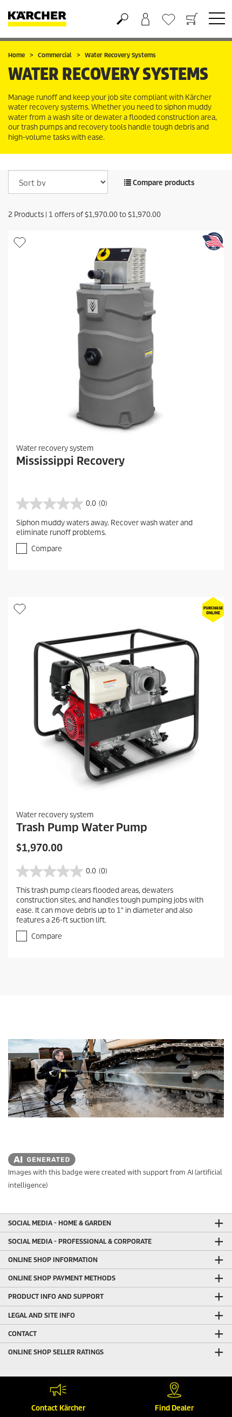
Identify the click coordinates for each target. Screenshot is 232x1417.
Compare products (163, 182)
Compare (46, 548)
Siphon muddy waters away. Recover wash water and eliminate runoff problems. (104, 528)
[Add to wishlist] (19, 242)
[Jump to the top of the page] (205, 1355)
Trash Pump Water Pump (81, 828)
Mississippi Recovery (70, 461)
